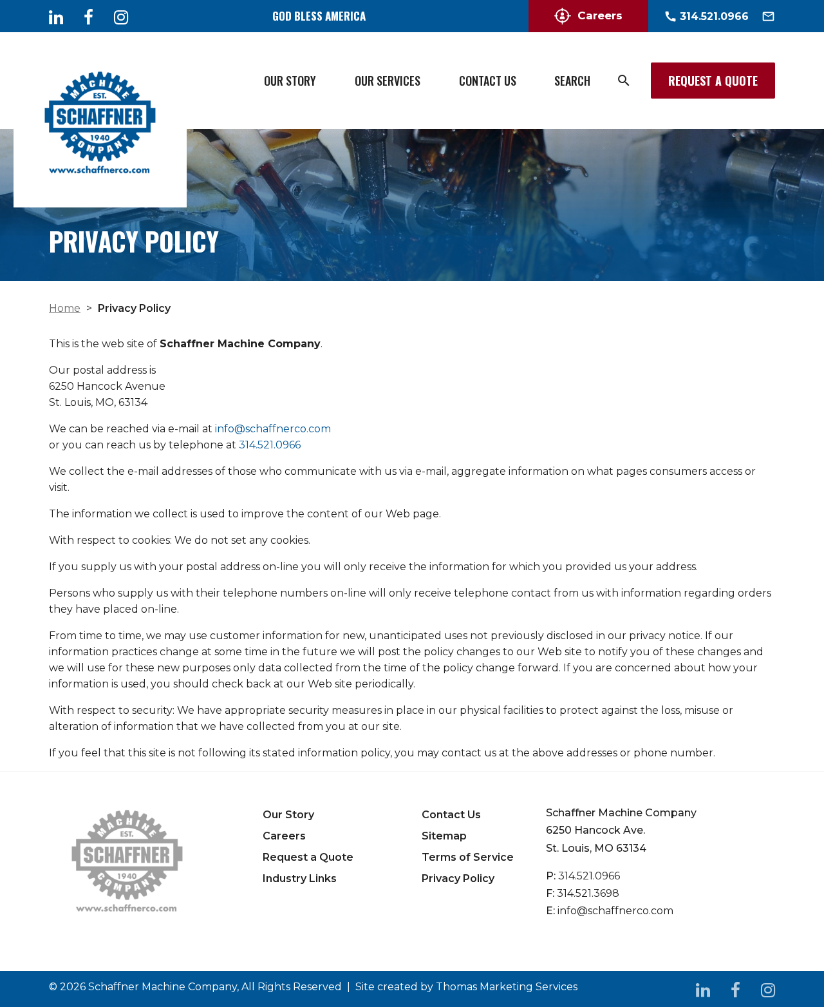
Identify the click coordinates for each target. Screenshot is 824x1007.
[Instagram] (121, 16)
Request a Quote (713, 80)
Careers (600, 15)
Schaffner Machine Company (162, 987)
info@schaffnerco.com (273, 429)
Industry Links (300, 878)
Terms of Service (468, 857)
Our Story (290, 80)
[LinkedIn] (56, 16)
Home (64, 308)
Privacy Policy (458, 878)
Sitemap (444, 836)
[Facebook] (88, 16)
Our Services (387, 80)
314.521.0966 (270, 445)
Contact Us (487, 80)
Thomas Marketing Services (506, 987)
